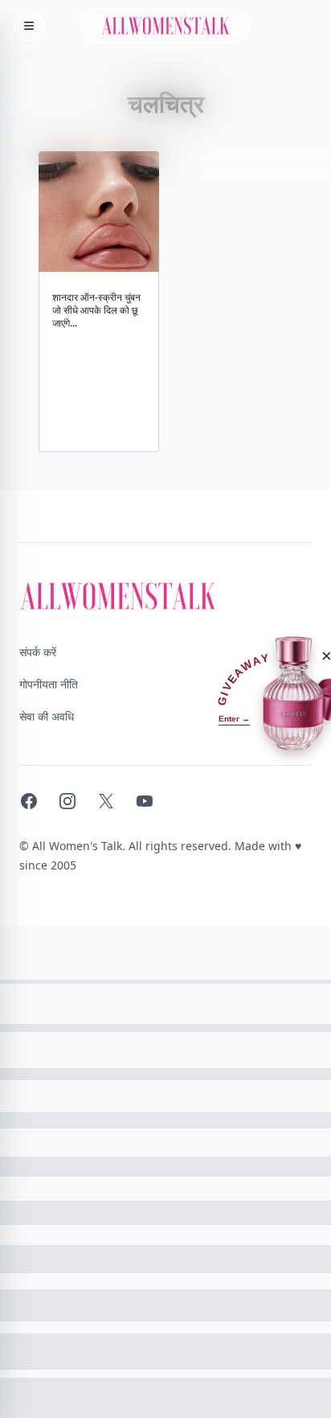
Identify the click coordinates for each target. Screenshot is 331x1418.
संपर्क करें (37, 652)
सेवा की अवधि (46, 716)
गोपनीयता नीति (48, 684)
